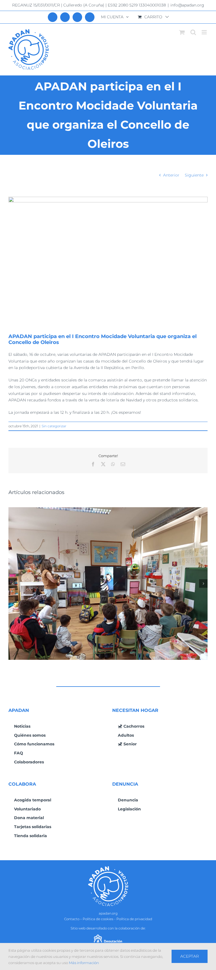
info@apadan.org (187, 5)
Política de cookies (98, 919)
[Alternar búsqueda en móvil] (193, 32)
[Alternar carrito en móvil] (182, 32)
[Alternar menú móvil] (205, 32)
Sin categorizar (54, 426)
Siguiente (194, 175)
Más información (84, 962)
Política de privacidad (134, 919)
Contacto (71, 919)
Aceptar (189, 956)
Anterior (171, 175)
